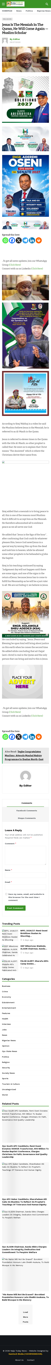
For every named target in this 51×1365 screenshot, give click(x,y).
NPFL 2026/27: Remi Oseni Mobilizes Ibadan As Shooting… (33, 933)
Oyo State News (9, 1051)
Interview (6, 1024)
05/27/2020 (15, 42)
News (4, 1035)
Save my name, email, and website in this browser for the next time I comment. (26, 897)
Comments (26, 803)
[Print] (39, 240)
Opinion (5, 1046)
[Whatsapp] (5, 240)
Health (5, 1019)
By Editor (15, 39)
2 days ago (28, 940)
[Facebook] (12, 240)
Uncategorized (9, 1089)
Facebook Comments (26, 810)
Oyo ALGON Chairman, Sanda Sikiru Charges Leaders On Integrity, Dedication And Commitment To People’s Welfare (24, 1250)
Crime (5, 991)
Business (6, 986)
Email (8, 882)
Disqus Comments (27, 818)
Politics (5, 1057)
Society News (8, 1073)
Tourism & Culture (11, 1084)
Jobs (4, 1030)
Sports (5, 1078)
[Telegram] (25, 240)
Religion (7, 19)
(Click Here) (15, 265)
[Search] (47, 4)
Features (6, 1013)
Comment (10, 843)
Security (6, 1068)
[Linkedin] (32, 240)
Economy (6, 997)
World (5, 1095)
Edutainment (8, 1002)
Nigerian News (9, 1040)
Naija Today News (18, 1351)
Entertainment (9, 1008)
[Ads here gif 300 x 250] (22, 681)
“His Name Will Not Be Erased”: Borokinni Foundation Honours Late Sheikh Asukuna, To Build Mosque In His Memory (25, 1297)
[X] (19, 240)
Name (8, 870)
